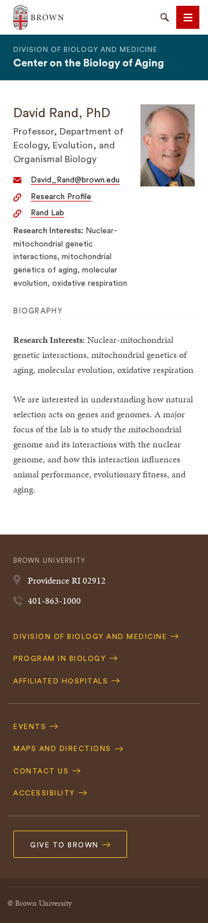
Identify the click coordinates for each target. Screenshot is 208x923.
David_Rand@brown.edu (75, 180)
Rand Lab (47, 213)
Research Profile (61, 197)
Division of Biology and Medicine (85, 49)
